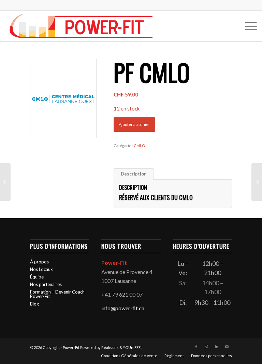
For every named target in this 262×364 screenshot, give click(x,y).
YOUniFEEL (133, 347)
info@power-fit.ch (122, 308)
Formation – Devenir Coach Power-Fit (57, 294)
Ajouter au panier (134, 124)
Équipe (37, 277)
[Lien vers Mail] (227, 346)
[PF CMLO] (5, 182)
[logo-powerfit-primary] (81, 26)
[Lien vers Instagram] (206, 346)
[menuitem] (247, 26)
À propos (39, 261)
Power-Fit (71, 347)
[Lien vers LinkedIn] (217, 346)
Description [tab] (134, 174)
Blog (34, 304)
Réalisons (110, 347)
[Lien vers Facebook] (196, 346)
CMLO (139, 145)
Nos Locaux (41, 269)
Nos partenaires (46, 284)
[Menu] (247, 26)
